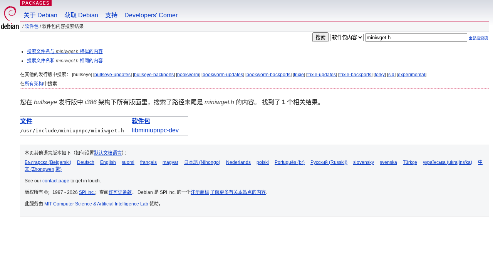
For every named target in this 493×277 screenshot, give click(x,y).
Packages (36, 3)
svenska (388, 162)
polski (263, 162)
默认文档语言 (108, 153)
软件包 (32, 26)
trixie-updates (321, 74)
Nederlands (238, 162)
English (108, 162)
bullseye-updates (112, 74)
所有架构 (34, 84)
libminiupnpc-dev (155, 130)
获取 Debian (81, 15)
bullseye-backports (154, 74)
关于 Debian (40, 15)
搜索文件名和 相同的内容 (65, 60)
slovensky (363, 162)
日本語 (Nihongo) (202, 162)
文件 (26, 121)
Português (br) (290, 162)
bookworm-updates (223, 74)
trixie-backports (355, 74)
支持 (111, 15)
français (148, 162)
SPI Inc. (87, 192)
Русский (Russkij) (328, 162)
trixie (299, 74)
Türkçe (410, 162)
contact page (55, 181)
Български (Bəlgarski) (48, 162)
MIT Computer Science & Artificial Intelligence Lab (96, 204)
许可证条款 (120, 192)
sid (391, 74)
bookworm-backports (268, 74)
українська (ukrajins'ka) (447, 162)
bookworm (188, 74)
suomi (128, 162)
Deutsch (85, 162)
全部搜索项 (478, 38)
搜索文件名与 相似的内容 (65, 51)
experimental (411, 74)
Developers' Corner (151, 15)
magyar (170, 162)
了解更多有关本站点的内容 (238, 192)
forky (380, 74)
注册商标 (200, 192)
